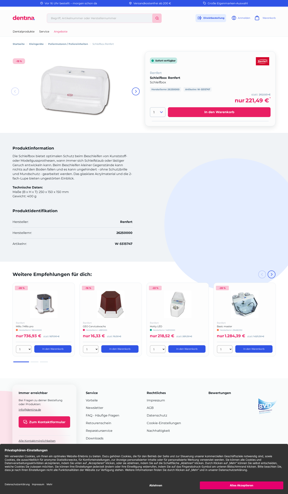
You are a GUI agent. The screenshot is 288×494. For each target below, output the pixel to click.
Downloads (94, 438)
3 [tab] (44, 361)
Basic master (224, 326)
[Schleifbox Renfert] (75, 90)
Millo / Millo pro (25, 326)
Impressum (156, 400)
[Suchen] (157, 18)
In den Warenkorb (219, 112)
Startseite (19, 43)
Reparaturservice (99, 431)
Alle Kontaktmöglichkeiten (37, 440)
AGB (150, 408)
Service (44, 31)
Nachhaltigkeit (158, 431)
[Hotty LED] (178, 304)
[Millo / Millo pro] (44, 304)
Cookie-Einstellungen (164, 423)
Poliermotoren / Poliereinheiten (68, 43)
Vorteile (92, 400)
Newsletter (94, 408)
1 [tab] (21, 361)
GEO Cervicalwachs (94, 326)
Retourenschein (98, 423)
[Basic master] (245, 304)
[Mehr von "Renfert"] (262, 60)
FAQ (89, 415)
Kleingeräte (36, 43)
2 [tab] (34, 361)
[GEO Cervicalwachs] (111, 304)
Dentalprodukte (23, 31)
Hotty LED (156, 326)
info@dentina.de (30, 409)
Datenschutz (157, 415)
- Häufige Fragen (105, 415)
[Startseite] (24, 19)
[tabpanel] (44, 319)
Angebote (60, 31)
